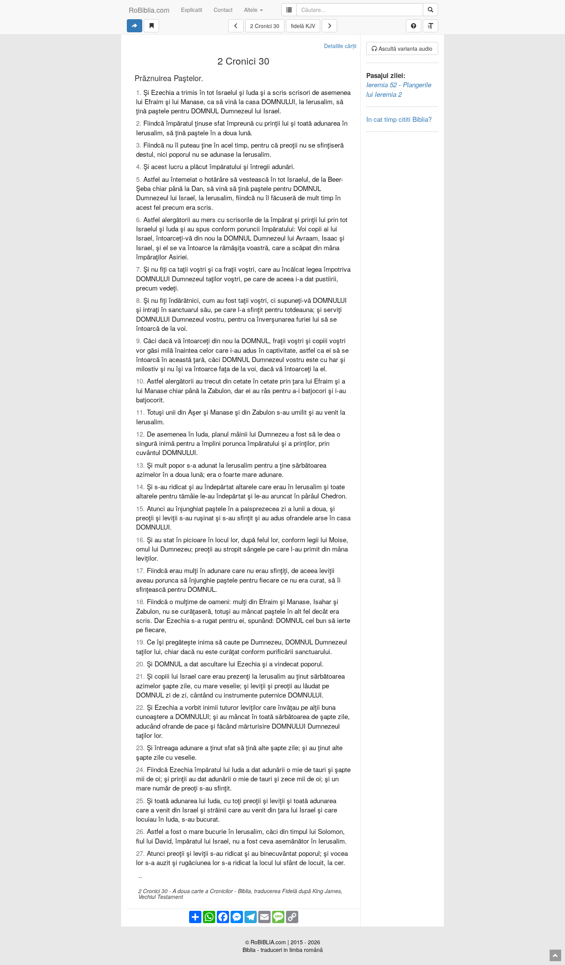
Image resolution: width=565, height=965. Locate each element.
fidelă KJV (303, 26)
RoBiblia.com (149, 10)
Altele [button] (251, 9)
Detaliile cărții (340, 46)
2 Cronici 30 (264, 26)
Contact (223, 9)
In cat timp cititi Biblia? (399, 119)
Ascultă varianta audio (404, 48)
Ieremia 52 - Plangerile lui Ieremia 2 (398, 89)
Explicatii (191, 9)
